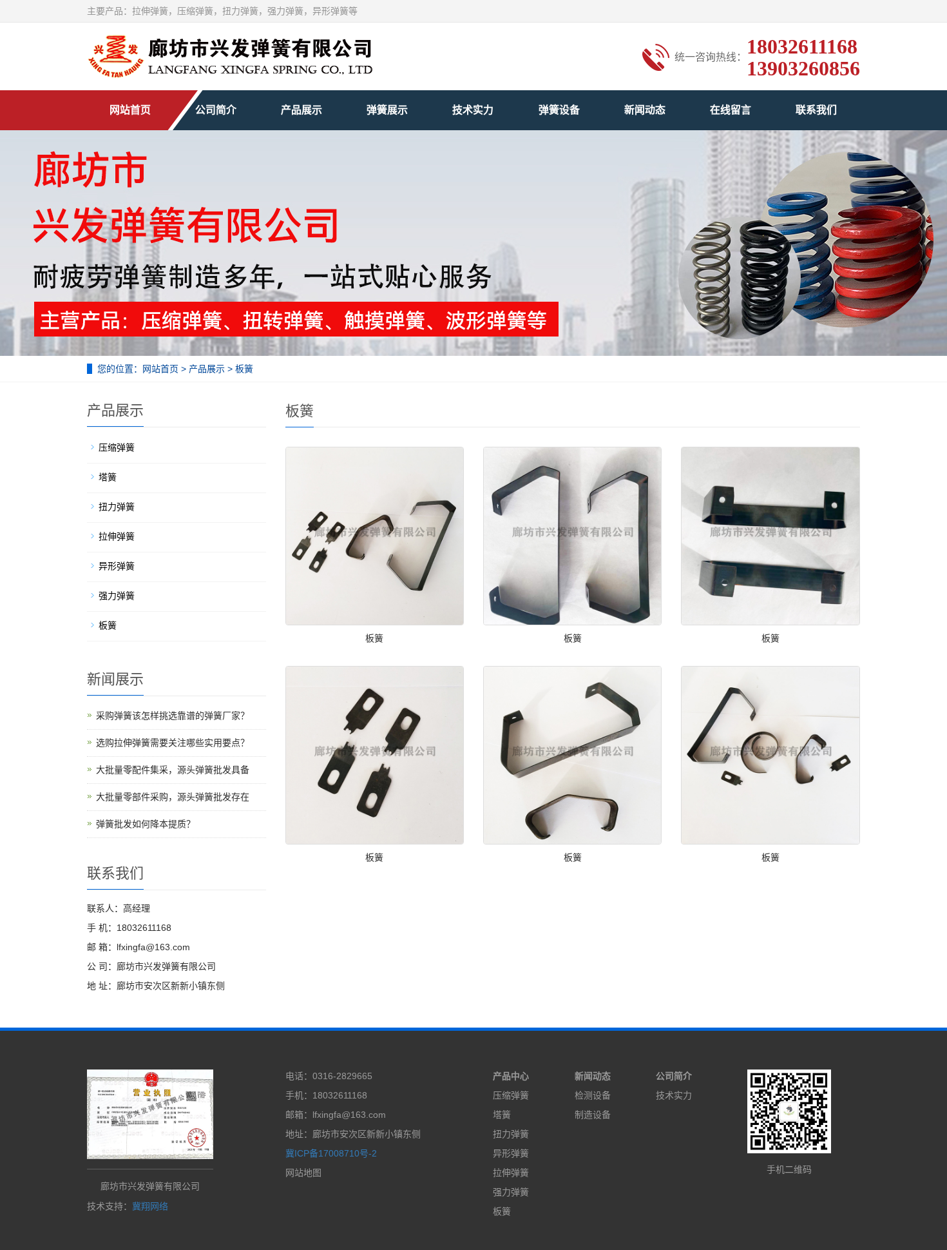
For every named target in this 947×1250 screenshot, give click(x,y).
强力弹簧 (117, 596)
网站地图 (303, 1172)
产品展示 (301, 109)
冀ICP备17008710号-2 (331, 1153)
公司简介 (215, 109)
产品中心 (511, 1076)
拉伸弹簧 (117, 536)
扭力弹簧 (117, 507)
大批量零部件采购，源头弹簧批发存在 (172, 797)
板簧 (243, 369)
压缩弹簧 (117, 447)
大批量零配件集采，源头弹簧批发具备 (172, 770)
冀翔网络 (150, 1206)
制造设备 (593, 1114)
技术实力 (472, 109)
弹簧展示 (387, 109)
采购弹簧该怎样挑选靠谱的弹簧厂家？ (172, 715)
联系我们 (816, 109)
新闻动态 (644, 109)
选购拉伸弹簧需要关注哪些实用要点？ (172, 742)
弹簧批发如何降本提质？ (145, 824)
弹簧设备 (559, 109)
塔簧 (108, 477)
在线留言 (730, 109)
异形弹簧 (117, 566)
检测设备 (593, 1095)
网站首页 (130, 109)
